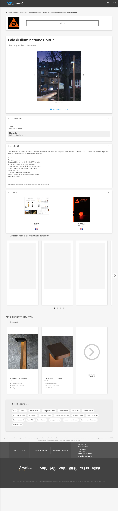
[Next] (83, 75)
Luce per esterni (18, 420)
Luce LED (23, 411)
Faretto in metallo (45, 415)
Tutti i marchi (82, 444)
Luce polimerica (55, 420)
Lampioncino (17, 425)
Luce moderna (63, 411)
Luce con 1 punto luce (71, 420)
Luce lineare (32, 415)
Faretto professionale (62, 415)
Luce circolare (41, 420)
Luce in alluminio (92, 415)
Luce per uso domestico (88, 420)
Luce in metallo (34, 411)
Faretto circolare (77, 415)
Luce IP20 (30, 420)
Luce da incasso (88, 411)
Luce (14, 411)
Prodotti (61, 23)
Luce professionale (49, 411)
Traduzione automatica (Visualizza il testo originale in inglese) (28, 184)
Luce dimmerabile (19, 415)
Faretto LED (75, 411)
